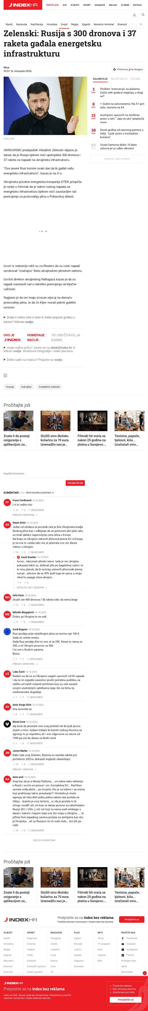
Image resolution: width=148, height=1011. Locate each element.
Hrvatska (52, 24)
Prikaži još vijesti (117, 159)
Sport (87, 5)
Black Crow (19, 721)
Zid (65, 5)
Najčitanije (37, 24)
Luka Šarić (19, 671)
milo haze (18, 595)
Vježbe (77, 955)
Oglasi (113, 5)
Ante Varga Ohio (22, 704)
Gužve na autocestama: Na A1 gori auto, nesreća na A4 (122, 105)
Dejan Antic (19, 522)
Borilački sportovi (36, 966)
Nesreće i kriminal (104, 24)
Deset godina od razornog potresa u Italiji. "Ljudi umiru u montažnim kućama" (121, 133)
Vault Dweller (28, 557)
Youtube (131, 944)
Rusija (10, 386)
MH (7, 597)
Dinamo (31, 944)
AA (7, 779)
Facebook (132, 938)
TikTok (130, 955)
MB (7, 614)
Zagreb (86, 24)
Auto (53, 966)
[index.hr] (23, 5)
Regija (74, 24)
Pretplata (52, 5)
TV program (104, 944)
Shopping (56, 938)
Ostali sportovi (35, 972)
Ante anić (18, 777)
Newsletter (127, 972)
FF (7, 502)
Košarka (31, 960)
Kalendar (79, 966)
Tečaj (101, 938)
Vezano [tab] (135, 79)
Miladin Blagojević (23, 612)
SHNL (30, 955)
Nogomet (32, 938)
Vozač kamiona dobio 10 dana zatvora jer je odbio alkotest (118, 146)
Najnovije (21, 24)
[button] (8, 419)
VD (18, 557)
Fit (52, 972)
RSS (100, 960)
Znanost (122, 24)
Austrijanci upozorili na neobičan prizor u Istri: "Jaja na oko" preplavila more (122, 118)
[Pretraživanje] (141, 15)
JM (7, 753)
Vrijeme (102, 955)
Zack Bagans (20, 629)
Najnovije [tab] (100, 79)
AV (7, 707)
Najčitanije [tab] (119, 79)
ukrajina (26, 386)
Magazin (56, 932)
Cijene (125, 5)
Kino (100, 949)
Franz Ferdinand (22, 500)
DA (7, 524)
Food (53, 955)
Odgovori (79, 960)
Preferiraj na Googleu (130, 69)
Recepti (78, 944)
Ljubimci (55, 949)
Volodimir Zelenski (49, 386)
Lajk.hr (77, 949)
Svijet (64, 24)
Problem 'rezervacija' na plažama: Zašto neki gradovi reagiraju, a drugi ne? (121, 92)
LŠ (7, 674)
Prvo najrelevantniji (38, 492)
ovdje (17, 351)
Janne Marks (20, 750)
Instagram (132, 949)
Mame (54, 960)
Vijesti (75, 5)
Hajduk (31, 949)
